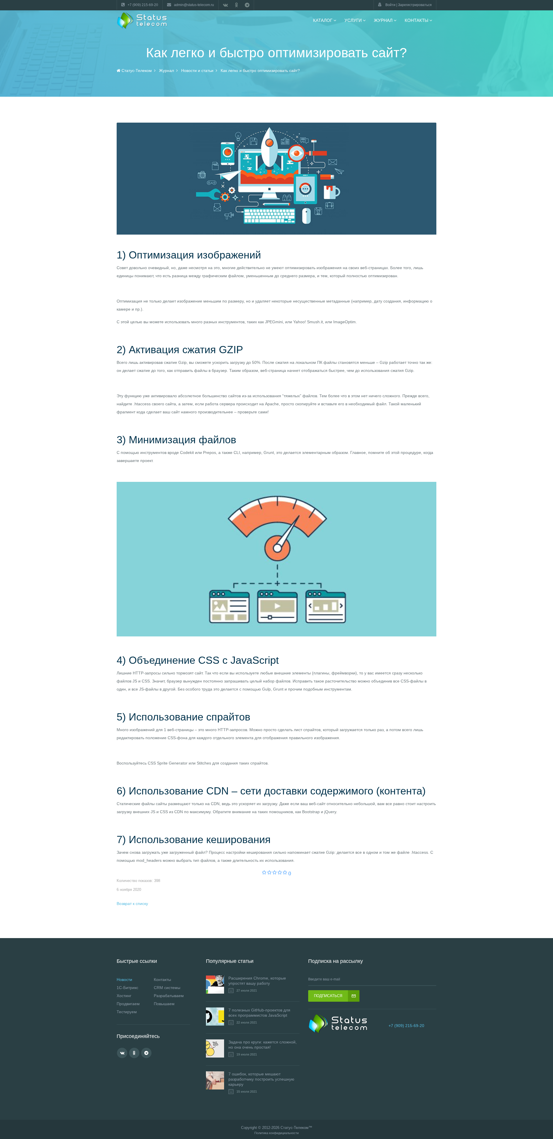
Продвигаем (128, 1003)
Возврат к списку (132, 903)
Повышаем (164, 1003)
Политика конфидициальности (276, 1133)
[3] (274, 873)
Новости (124, 979)
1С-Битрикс (127, 987)
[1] (264, 873)
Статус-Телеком (294, 1127)
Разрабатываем (169, 995)
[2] (269, 873)
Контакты (162, 979)
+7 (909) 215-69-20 (406, 1025)
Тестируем (127, 1011)
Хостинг (124, 995)
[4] (280, 873)
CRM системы (167, 987)
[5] (285, 873)
